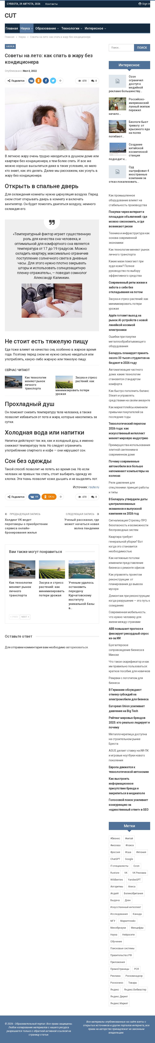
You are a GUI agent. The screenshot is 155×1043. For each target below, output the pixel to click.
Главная (12, 28)
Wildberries (116, 879)
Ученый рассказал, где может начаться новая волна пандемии (81, 524)
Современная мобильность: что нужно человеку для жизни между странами (127, 617)
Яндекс (114, 989)
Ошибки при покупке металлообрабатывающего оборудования (127, 341)
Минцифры (137, 927)
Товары (132, 982)
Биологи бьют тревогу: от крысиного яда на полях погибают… (129, 129)
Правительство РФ (121, 955)
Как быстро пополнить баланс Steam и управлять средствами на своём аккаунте (129, 395)
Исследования (119, 914)
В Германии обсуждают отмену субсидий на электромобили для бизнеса (129, 694)
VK (125, 872)
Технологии (70, 28)
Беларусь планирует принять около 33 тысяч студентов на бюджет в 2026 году (129, 357)
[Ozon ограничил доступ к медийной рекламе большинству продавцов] (117, 81)
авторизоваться (77, 647)
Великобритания (133, 893)
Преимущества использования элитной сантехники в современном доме (129, 449)
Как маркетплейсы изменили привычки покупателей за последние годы (128, 412)
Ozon (136, 866)
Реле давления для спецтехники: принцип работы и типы (129, 487)
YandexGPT (134, 879)
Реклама (115, 975)
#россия (115, 852)
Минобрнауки (118, 927)
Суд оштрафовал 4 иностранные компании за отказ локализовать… (129, 174)
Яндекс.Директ (119, 996)
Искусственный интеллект (125, 907)
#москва (115, 845)
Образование (45, 28)
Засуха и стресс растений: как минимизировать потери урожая (128, 303)
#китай (129, 838)
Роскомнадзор (134, 975)
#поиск (130, 845)
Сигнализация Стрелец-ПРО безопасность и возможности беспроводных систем (128, 525)
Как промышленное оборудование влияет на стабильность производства (128, 200)
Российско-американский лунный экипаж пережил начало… (129, 106)
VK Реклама (139, 872)
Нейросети (128, 934)
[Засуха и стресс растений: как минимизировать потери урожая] (64, 382)
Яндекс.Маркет (119, 1003)
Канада (137, 914)
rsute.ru (94, 487)
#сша (128, 852)
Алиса (131, 886)
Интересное (94, 28)
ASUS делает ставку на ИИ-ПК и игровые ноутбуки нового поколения (129, 755)
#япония (141, 852)
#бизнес (115, 838)
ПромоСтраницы (119, 969)
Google (129, 859)
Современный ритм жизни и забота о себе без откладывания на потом (128, 287)
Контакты (51, 3)
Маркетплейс (128, 921)
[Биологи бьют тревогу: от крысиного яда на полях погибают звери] (117, 126)
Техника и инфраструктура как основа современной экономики (129, 238)
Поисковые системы (122, 948)
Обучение (116, 941)
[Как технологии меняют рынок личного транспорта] (13, 382)
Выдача (115, 900)
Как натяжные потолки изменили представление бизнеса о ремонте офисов (127, 562)
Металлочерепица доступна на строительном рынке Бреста (128, 739)
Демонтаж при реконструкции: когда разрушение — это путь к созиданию (129, 600)
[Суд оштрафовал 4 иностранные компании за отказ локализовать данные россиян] (117, 171)
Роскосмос (116, 982)
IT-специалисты (119, 866)
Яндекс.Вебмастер (135, 989)
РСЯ (136, 969)
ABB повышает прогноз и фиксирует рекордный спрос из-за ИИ (129, 633)
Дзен (128, 900)
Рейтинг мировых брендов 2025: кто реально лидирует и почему (129, 722)
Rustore (114, 872)
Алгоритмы (116, 886)
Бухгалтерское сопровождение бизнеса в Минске (126, 649)
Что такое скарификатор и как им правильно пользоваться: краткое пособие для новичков (129, 666)
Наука (25, 28)
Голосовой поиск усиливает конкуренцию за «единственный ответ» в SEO (129, 804)
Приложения (117, 962)
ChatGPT (115, 859)
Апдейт (114, 893)
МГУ (112, 921)
